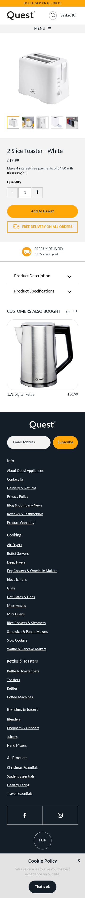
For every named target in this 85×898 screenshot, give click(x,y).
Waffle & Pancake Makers (26, 649)
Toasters (13, 680)
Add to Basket (42, 211)
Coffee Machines (20, 697)
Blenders (14, 719)
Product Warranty (20, 523)
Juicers (12, 737)
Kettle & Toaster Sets (23, 671)
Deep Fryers (16, 562)
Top (43, 840)
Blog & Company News (24, 505)
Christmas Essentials (22, 768)
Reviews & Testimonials (25, 514)
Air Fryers (14, 545)
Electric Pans (17, 580)
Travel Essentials (19, 794)
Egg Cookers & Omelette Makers (32, 571)
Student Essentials (20, 777)
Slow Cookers (17, 641)
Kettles (12, 689)
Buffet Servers (18, 554)
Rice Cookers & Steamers (26, 623)
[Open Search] (53, 15)
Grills (11, 588)
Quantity (14, 182)
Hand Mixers (17, 746)
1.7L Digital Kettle (20, 395)
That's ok (42, 887)
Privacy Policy (17, 497)
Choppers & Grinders (23, 728)
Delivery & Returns (21, 488)
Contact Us (15, 480)
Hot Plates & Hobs (21, 597)
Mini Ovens (16, 614)
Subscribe (65, 442)
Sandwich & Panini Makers (27, 632)
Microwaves (16, 606)
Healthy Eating (18, 785)
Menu (39, 29)
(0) (68, 15)
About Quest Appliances (25, 471)
